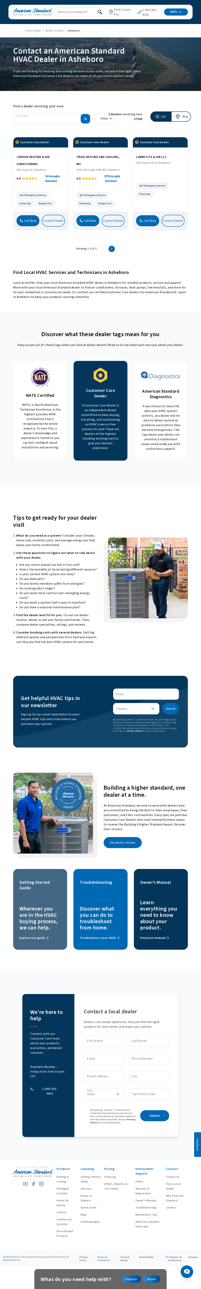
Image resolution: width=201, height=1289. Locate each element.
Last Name (139, 1041)
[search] (99, 12)
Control (61, 1212)
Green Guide (88, 1208)
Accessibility (146, 1257)
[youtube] (25, 1183)
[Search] (85, 118)
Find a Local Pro (122, 12)
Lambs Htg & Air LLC (151, 157)
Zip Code (22, 116)
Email (91, 1058)
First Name (95, 1041)
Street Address (97, 1076)
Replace (131, 1279)
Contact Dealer (53, 221)
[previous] (104, 249)
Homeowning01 (90, 1222)
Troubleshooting (145, 1208)
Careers (171, 1208)
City (134, 1076)
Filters (139, 1182)
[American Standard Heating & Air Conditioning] (33, 12)
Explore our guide (32, 938)
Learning (87, 1169)
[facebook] (33, 1183)
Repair (151, 1279)
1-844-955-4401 (50, 1091)
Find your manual (153, 938)
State (90, 1090)
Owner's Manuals (146, 1201)
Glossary (86, 1189)
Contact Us (173, 1177)
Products (63, 1169)
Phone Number (142, 1058)
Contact (172, 1169)
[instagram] (41, 1183)
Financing (110, 1177)
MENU (173, 12)
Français (193, 1257)
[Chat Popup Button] (187, 1271)
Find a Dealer (33, 31)
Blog (83, 1215)
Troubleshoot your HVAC (98, 938)
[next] (120, 249)
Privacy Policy (135, 731)
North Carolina (54, 31)
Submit (171, 709)
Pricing (109, 1169)
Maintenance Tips (146, 1215)
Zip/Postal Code (143, 1094)
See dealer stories (122, 842)
